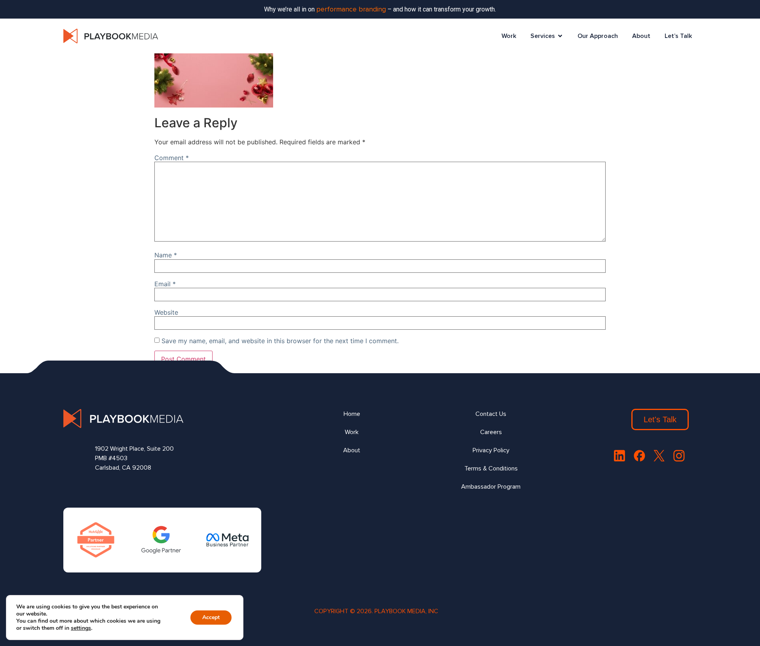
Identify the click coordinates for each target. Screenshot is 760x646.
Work (509, 36)
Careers (491, 432)
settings (81, 628)
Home (352, 414)
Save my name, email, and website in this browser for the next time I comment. (280, 341)
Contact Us (490, 414)
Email (165, 284)
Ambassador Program (491, 487)
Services (542, 36)
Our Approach (598, 36)
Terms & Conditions (491, 468)
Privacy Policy (491, 450)
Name (165, 255)
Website (166, 312)
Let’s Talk (678, 36)
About (641, 36)
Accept (211, 617)
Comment (171, 158)
